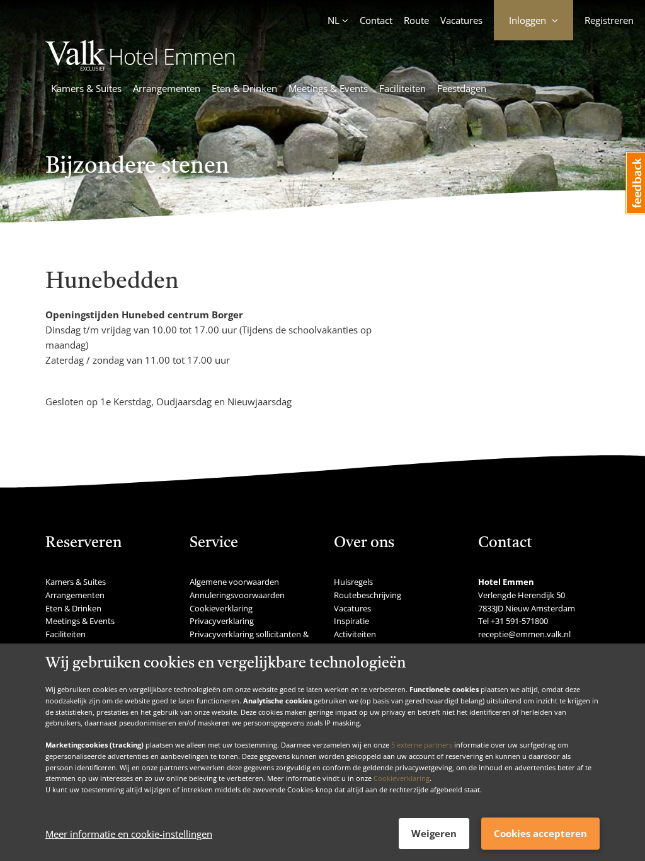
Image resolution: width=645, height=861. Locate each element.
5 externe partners (421, 744)
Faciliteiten (402, 88)
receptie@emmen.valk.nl (524, 634)
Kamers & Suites (86, 88)
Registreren (609, 20)
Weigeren (434, 833)
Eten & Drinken (244, 88)
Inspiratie (351, 621)
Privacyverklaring (222, 621)
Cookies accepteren (540, 833)
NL (334, 20)
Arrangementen (166, 88)
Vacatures (461, 20)
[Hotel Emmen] (140, 67)
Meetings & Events (328, 88)
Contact (376, 20)
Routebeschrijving (367, 595)
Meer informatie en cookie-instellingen (128, 834)
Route (416, 20)
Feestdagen (461, 88)
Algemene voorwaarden (234, 581)
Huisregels (353, 581)
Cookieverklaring (402, 778)
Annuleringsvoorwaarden (237, 595)
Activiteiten (355, 634)
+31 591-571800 (519, 621)
